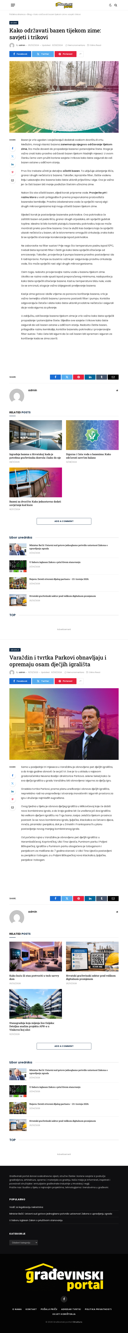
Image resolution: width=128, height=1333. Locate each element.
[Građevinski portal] (64, 5)
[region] (87, 1307)
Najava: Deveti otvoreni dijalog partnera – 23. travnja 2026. (59, 579)
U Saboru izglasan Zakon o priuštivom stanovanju (55, 562)
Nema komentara (76, 45)
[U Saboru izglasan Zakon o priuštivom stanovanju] (18, 566)
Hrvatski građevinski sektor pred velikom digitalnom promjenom (62, 595)
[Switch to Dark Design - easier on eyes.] (110, 5)
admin (22, 45)
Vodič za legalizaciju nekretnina (26, 1207)
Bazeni (14, 22)
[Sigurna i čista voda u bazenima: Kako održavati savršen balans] (92, 435)
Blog (29, 14)
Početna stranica (17, 14)
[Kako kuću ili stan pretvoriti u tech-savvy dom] (35, 956)
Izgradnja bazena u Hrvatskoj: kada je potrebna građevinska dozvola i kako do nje (35, 455)
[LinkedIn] (12, 164)
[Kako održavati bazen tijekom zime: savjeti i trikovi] (64, 97)
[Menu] (13, 5)
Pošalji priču (49, 1309)
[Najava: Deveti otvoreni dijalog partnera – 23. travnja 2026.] (18, 583)
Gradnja (15, 650)
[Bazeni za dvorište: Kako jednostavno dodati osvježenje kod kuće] (35, 482)
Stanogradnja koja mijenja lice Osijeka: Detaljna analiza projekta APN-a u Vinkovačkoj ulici (31, 1026)
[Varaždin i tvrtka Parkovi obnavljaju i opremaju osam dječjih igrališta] (64, 724)
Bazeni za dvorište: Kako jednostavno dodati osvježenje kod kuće (35, 503)
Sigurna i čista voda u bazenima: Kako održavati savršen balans (88, 455)
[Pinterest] (12, 172)
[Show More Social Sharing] (80, 54)
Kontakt (31, 1309)
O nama (17, 1309)
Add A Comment (64, 521)
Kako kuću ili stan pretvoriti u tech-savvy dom (34, 977)
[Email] (12, 180)
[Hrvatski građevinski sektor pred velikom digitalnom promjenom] (18, 600)
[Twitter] (12, 156)
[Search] (115, 5)
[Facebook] (12, 148)
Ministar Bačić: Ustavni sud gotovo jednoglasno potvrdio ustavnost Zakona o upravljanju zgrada (68, 547)
